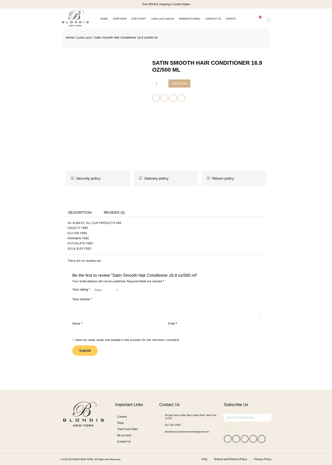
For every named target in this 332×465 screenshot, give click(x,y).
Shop (120, 422)
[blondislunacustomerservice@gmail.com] (160, 431)
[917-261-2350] (160, 424)
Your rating (81, 289)
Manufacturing (189, 18)
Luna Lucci (84, 37)
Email (172, 323)
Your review (82, 299)
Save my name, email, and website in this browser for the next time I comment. (127, 340)
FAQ (204, 459)
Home (104, 18)
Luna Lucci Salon (162, 18)
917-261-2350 (173, 424)
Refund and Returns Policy (230, 459)
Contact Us (213, 18)
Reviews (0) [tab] (114, 212)
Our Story (138, 18)
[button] (268, 19)
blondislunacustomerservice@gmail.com (187, 431)
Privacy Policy (262, 459)
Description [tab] (79, 212)
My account (124, 435)
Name (77, 323)
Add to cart (179, 83)
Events (231, 18)
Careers (122, 416)
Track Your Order (127, 429)
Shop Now (119, 18)
